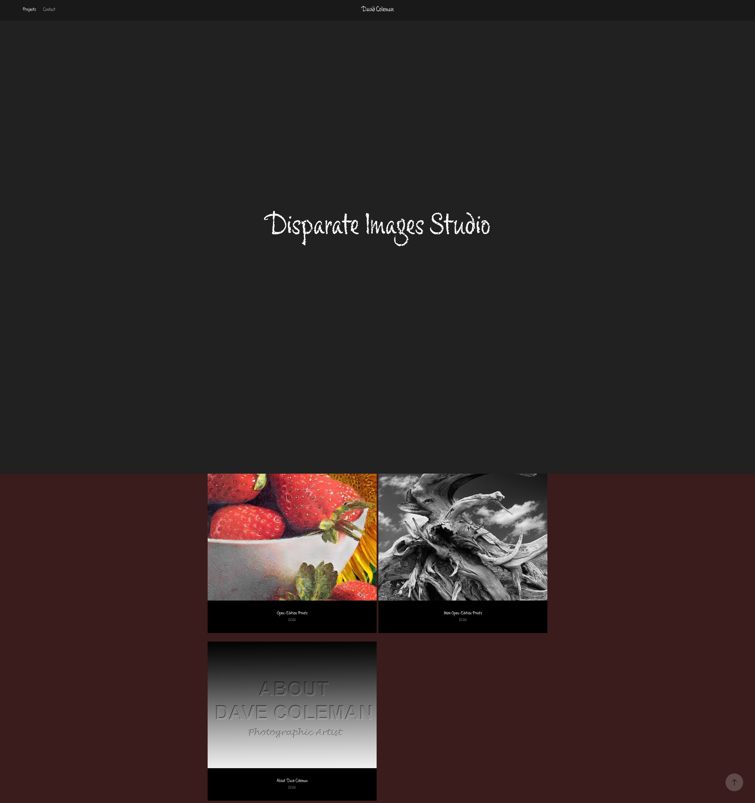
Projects (29, 10)
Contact (49, 10)
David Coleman (377, 10)
